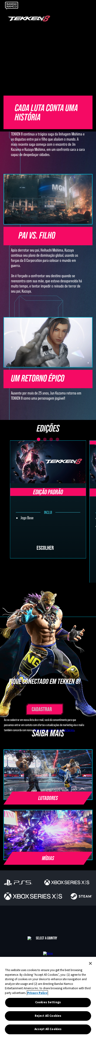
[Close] (90, 963)
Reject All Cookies (48, 1016)
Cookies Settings (48, 1002)
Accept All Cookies (48, 1029)
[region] (48, 997)
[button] (48, 804)
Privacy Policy (37, 993)
